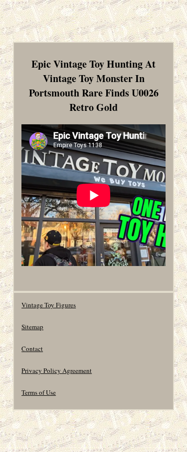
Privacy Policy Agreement (56, 370)
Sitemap (32, 326)
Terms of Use (38, 392)
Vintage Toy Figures (48, 304)
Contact (32, 348)
